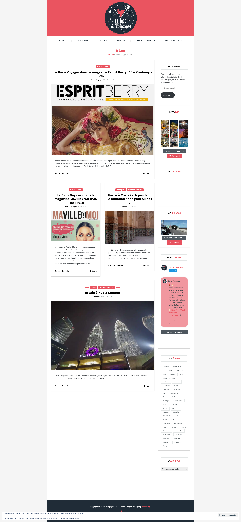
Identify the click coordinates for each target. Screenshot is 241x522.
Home (111, 55)
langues (166, 412)
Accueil (62, 40)
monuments (167, 416)
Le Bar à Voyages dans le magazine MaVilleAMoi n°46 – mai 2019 (75, 199)
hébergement (178, 401)
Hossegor (166, 401)
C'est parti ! (167, 95)
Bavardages (102, 67)
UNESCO (177, 442)
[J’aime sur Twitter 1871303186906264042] (179, 320)
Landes (173, 408)
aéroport (180, 370)
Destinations (82, 40)
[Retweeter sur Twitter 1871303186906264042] (174, 320)
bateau (172, 374)
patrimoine (178, 423)
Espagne (166, 389)
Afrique (120, 190)
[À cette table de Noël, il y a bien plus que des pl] (165, 133)
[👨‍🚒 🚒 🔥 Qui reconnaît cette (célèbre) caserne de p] (174, 133)
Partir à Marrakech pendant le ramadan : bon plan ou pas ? (129, 199)
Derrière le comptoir (145, 40)
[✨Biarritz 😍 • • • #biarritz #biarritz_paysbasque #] (174, 124)
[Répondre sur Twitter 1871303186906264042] (170, 320)
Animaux (166, 367)
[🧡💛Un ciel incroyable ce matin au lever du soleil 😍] (183, 133)
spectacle (166, 438)
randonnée (167, 431)
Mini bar (121, 40)
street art (177, 438)
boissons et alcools (169, 378)
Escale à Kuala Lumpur (102, 292)
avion (171, 370)
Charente (176, 382)
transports (166, 442)
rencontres (179, 431)
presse (183, 427)
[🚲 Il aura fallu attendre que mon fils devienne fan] (174, 142)
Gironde (165, 397)
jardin (165, 408)
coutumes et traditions (170, 386)
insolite (165, 404)
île (181, 446)
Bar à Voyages (97, 80)
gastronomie (174, 393)
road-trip (178, 435)
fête (164, 393)
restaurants (167, 435)
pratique (174, 427)
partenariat (166, 423)
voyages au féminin (169, 446)
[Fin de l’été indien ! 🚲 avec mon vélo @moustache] (165, 142)
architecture (177, 367)
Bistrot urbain (135, 190)
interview (175, 404)
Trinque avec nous (173, 40)
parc (173, 419)
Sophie (124, 207)
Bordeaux (166, 382)
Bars (164, 374)
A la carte (102, 40)
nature (165, 419)
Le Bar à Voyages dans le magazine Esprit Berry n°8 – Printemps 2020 (102, 74)
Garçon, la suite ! (62, 174)
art (163, 370)
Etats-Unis (176, 389)
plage (165, 427)
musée (177, 416)
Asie (94, 287)
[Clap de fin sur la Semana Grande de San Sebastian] (183, 142)
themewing (146, 507)
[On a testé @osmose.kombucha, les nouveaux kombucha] (165, 124)
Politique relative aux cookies (69, 518)
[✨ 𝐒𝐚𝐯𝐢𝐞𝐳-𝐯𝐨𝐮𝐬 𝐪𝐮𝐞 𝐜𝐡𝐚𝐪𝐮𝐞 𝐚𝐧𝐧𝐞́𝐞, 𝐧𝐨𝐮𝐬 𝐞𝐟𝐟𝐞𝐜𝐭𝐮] (183, 124)
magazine (176, 412)
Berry (181, 374)
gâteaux (175, 397)
